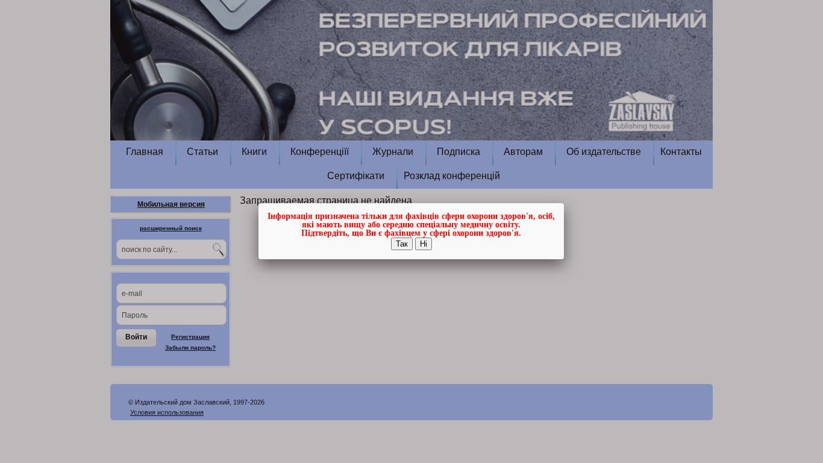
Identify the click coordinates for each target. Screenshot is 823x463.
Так (402, 243)
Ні (423, 243)
